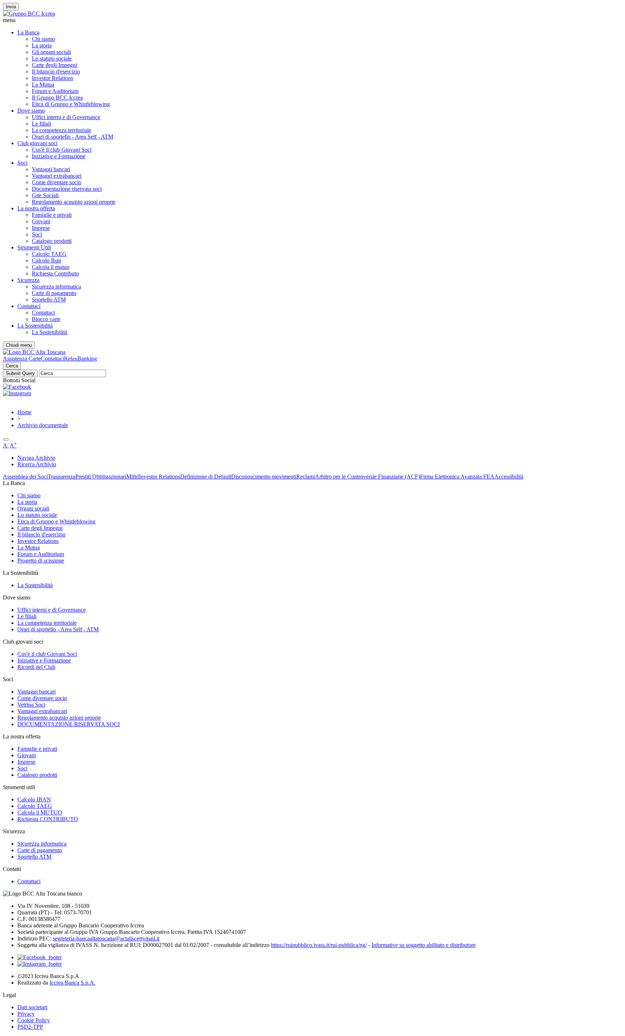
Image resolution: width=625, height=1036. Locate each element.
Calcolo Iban (46, 260)
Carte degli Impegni (54, 65)
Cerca (12, 366)
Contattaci (29, 306)
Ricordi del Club (36, 667)
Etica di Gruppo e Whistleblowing (71, 104)
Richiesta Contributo (55, 273)
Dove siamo (31, 111)
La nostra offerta (36, 208)
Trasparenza (61, 476)
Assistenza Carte (22, 358)
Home (24, 412)
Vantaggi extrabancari (56, 176)
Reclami (305, 476)
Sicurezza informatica (56, 286)
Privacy (26, 1014)
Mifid (132, 476)
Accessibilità (508, 476)
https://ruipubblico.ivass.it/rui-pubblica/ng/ (319, 945)
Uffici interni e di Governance (66, 117)
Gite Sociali (45, 195)
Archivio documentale (42, 425)
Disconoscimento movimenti (263, 476)
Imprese (41, 228)
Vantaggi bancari (51, 169)
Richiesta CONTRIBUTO (47, 819)
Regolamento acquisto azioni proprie (73, 202)
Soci (22, 163)
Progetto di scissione (40, 560)
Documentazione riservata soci (67, 189)
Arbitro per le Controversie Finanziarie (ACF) (367, 476)
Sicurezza (28, 280)
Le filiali (41, 124)
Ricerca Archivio (36, 464)
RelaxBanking (80, 358)
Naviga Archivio (36, 458)
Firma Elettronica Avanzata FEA (457, 476)
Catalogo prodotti (52, 241)
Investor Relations (52, 78)
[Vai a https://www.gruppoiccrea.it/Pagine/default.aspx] (29, 13)
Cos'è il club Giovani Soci (62, 150)
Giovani (41, 221)
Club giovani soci (37, 143)
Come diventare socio (56, 182)
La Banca (28, 32)
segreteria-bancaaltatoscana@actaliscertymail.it (106, 938)
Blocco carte (46, 319)
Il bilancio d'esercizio (56, 71)
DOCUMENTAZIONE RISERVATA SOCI (68, 724)
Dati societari (32, 1007)
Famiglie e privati (52, 215)
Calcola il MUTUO (39, 812)
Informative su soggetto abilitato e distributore (423, 945)
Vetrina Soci (31, 705)
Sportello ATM (49, 299)
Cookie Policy (33, 1020)
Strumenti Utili (34, 247)
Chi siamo (43, 39)
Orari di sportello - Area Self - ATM (72, 137)
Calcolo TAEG (49, 254)
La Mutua (43, 84)
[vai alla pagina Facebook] (39, 957)
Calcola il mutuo (50, 267)
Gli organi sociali (51, 52)
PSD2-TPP (30, 1027)
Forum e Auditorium (55, 91)
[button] (312, 20)
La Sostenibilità (35, 326)
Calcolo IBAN (34, 799)
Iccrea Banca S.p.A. (72, 983)
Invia (11, 6)
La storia (42, 45)
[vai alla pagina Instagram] (39, 964)
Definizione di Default (205, 476)
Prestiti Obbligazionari (100, 476)
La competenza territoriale (61, 130)
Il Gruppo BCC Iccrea (57, 97)
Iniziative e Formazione (58, 156)
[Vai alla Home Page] (34, 352)
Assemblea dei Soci (25, 476)
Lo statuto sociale (52, 58)
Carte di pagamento (54, 293)
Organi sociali (33, 508)
